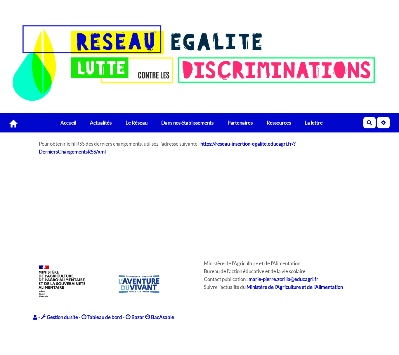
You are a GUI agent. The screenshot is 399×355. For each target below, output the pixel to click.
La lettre (314, 122)
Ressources (279, 122)
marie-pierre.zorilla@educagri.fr (283, 279)
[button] (35, 317)
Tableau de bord (104, 317)
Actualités (101, 122)
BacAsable (162, 317)
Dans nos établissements (187, 122)
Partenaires (240, 122)
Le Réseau (137, 122)
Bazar (137, 317)
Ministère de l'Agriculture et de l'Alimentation (295, 287)
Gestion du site (62, 317)
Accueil (68, 122)
